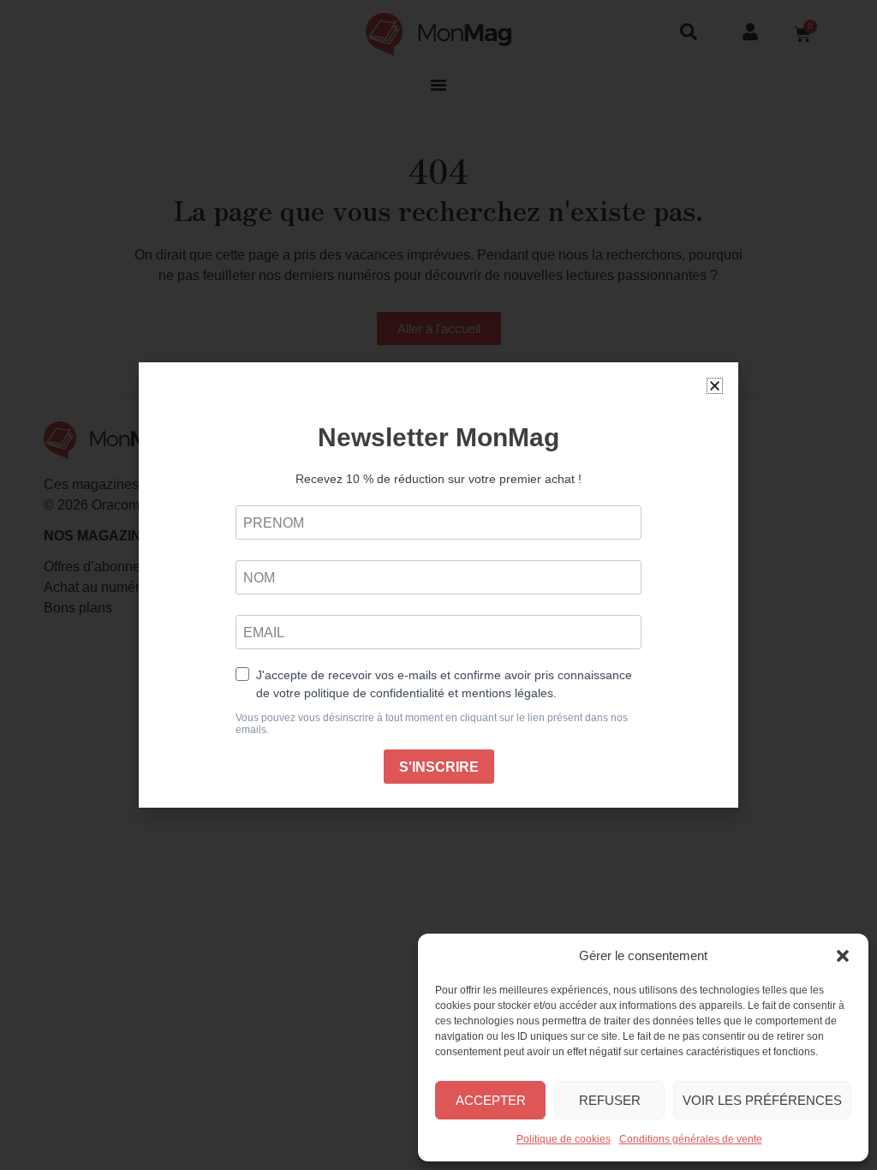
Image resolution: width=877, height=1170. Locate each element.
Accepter (491, 1100)
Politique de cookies (563, 1139)
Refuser (610, 1100)
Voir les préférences (762, 1100)
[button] (842, 955)
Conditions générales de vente (690, 1139)
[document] (438, 585)
